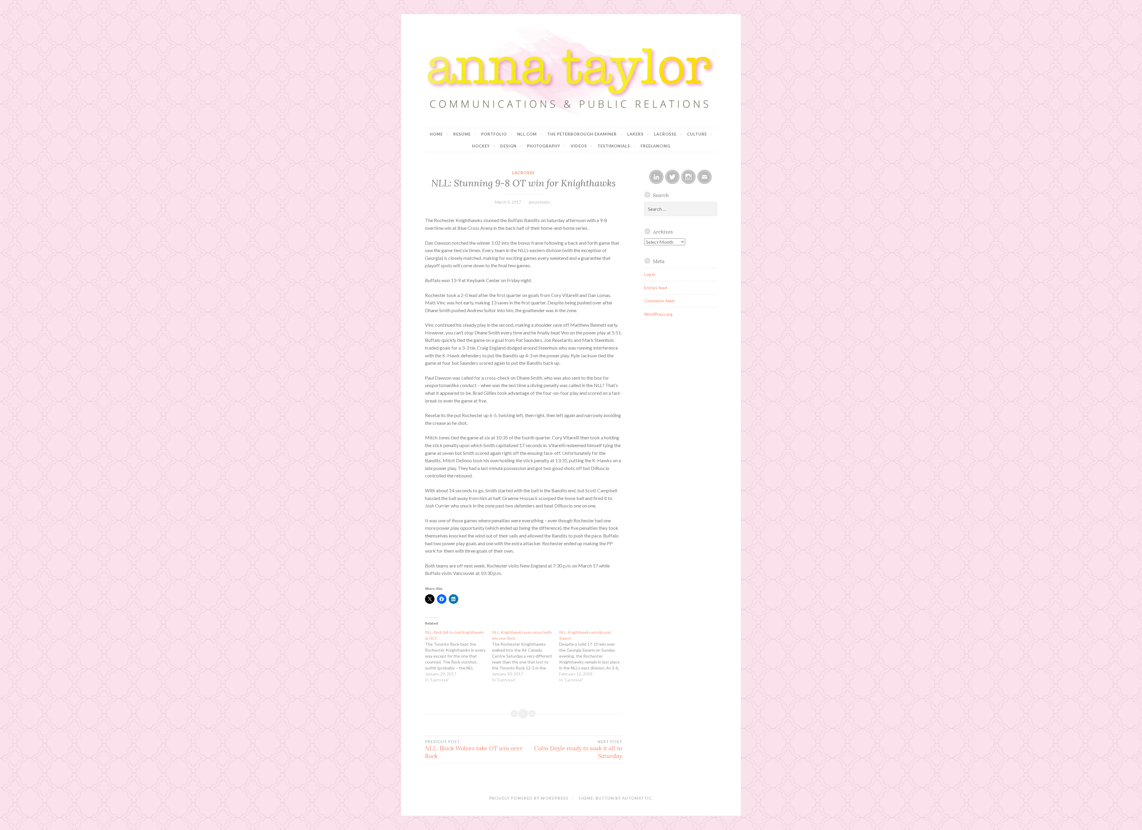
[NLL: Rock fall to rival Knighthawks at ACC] (458, 656)
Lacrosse (665, 134)
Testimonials (613, 146)
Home (436, 134)
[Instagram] (688, 177)
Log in (649, 274)
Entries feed (655, 287)
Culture (697, 134)
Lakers (635, 134)
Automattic (637, 798)
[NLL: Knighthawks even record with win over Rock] (525, 656)
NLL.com (527, 134)
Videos (579, 146)
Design (508, 146)
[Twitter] (672, 177)
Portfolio (494, 134)
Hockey (481, 146)
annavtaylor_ (540, 202)
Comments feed (659, 300)
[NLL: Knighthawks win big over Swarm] (592, 656)
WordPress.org (658, 314)
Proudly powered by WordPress (528, 798)
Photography (543, 146)
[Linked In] (656, 177)
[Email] (704, 177)
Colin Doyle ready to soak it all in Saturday (578, 749)
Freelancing (655, 146)
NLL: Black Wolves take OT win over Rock (474, 749)
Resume (462, 134)
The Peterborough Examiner (582, 134)
